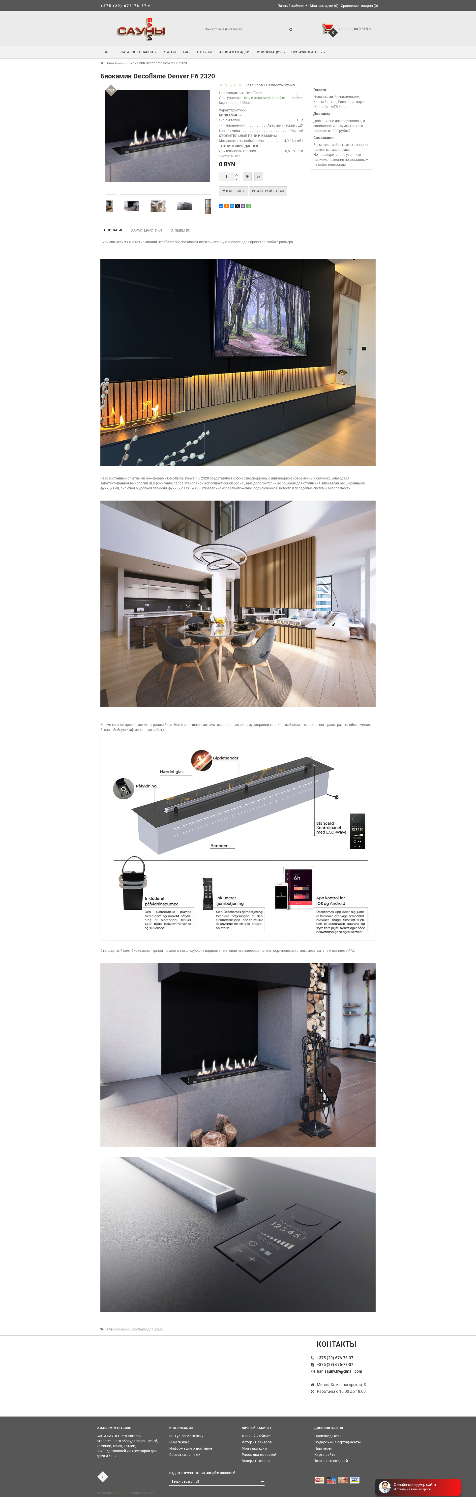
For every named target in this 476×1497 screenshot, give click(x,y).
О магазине (179, 1442)
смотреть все (229, 156)
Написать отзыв (280, 85)
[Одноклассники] (226, 206)
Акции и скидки (234, 52)
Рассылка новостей (259, 1455)
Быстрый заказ (269, 191)
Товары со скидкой (331, 1461)
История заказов (257, 1442)
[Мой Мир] (232, 206)
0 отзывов (252, 85)
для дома (155, 1329)
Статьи (169, 52)
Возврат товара (256, 1461)
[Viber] (243, 206)
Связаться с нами (185, 1455)
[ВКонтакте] (221, 206)
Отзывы (204, 52)
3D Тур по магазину (186, 1436)
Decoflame (254, 93)
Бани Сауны (121, 1493)
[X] (237, 206)
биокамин (121, 1329)
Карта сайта (325, 1455)
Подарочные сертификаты (337, 1442)
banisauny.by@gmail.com (339, 1371)
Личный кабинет (256, 1436)
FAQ (186, 52)
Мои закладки (254, 1448)
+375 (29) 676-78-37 (335, 1358)
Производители (328, 1436)
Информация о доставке (190, 1448)
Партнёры (323, 1448)
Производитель (306, 52)
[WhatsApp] (248, 206)
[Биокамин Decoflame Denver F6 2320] (115, 206)
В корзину (235, 191)
